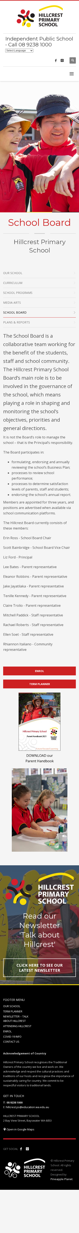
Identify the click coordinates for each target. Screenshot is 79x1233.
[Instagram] (62, 60)
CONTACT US (11, 1041)
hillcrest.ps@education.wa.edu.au (27, 1107)
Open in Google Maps (20, 1129)
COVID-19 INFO (12, 1036)
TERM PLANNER (12, 1011)
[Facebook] (56, 60)
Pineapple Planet (61, 1179)
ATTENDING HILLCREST (17, 1026)
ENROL (7, 1031)
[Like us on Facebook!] (21, 1149)
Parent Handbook (39, 761)
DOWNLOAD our (39, 755)
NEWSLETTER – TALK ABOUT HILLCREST (15, 1019)
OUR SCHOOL (11, 1006)
